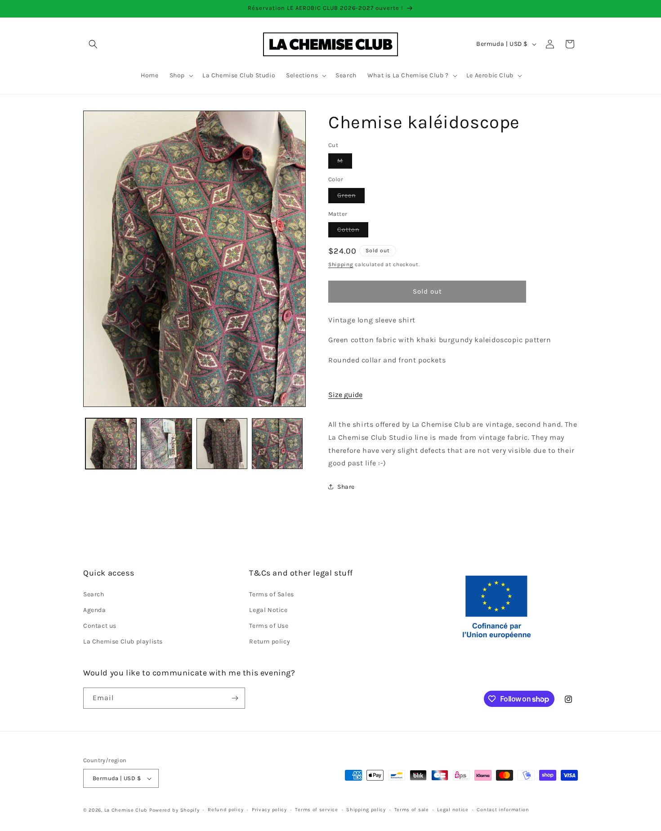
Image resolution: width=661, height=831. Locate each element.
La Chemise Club (126, 810)
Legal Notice (268, 610)
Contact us (99, 626)
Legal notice (452, 810)
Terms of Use (268, 626)
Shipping (340, 264)
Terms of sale (411, 810)
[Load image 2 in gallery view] (166, 443)
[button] (93, 44)
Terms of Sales (271, 594)
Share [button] (346, 487)
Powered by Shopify (174, 810)
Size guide (345, 394)
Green (351, 197)
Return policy (269, 641)
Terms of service (316, 810)
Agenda (94, 610)
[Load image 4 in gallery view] (277, 443)
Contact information (503, 810)
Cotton (352, 231)
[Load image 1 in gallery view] (110, 443)
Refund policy (225, 810)
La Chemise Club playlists (123, 641)
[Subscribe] (235, 698)
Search (93, 594)
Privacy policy (269, 810)
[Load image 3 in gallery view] (222, 443)
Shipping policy (366, 810)
